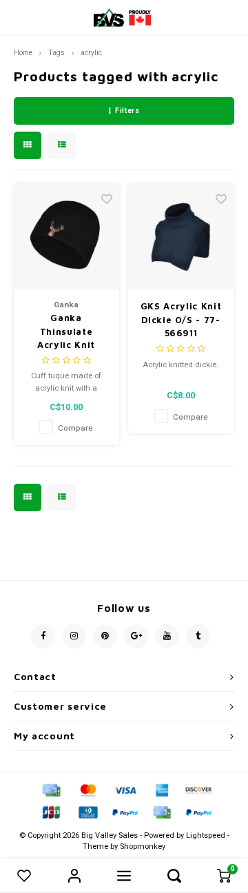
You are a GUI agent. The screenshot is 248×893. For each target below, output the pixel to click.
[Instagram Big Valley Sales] (74, 636)
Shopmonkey (142, 846)
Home (23, 53)
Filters (127, 110)
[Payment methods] (50, 789)
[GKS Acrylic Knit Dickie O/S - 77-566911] (181, 236)
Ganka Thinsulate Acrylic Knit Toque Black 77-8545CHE (66, 332)
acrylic (91, 53)
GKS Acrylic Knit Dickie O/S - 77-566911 (181, 319)
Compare (75, 428)
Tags (56, 53)
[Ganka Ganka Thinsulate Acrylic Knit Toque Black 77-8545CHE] (66, 236)
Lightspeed (205, 835)
